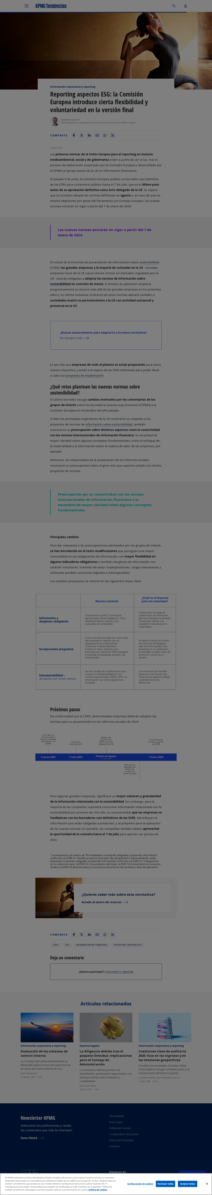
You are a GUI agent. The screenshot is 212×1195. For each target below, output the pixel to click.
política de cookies (97, 1189)
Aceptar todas (187, 1183)
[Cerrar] (207, 1183)
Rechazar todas (165, 1183)
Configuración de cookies (140, 1183)
